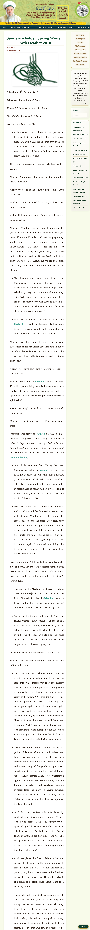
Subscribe (83, 926)
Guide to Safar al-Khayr (80, 177)
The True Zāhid (77, 166)
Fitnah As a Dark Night (80, 150)
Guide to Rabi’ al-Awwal (80, 134)
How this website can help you (20, 27)
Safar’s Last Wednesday (80, 138)
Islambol (49, 598)
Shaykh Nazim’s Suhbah (45, 27)
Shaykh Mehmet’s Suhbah (65, 27)
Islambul (39, 381)
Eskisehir (19, 324)
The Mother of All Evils (80, 196)
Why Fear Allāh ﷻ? (79, 154)
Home (4, 27)
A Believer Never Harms (80, 208)
